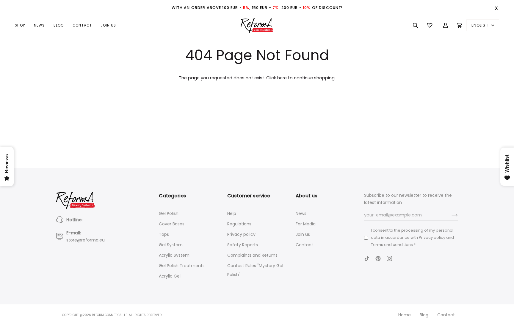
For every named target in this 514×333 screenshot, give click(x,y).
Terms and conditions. (392, 244)
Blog (424, 315)
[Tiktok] (366, 258)
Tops (164, 234)
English (480, 25)
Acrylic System (174, 255)
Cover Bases (171, 224)
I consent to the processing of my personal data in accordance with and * (412, 237)
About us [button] (306, 195)
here (282, 78)
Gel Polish (168, 213)
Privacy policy (241, 234)
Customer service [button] (248, 195)
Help (231, 213)
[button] (22, 25)
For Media (306, 224)
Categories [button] (172, 195)
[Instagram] (389, 258)
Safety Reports (242, 245)
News (301, 213)
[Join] (450, 215)
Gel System (171, 245)
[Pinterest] (378, 258)
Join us (303, 234)
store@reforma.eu (85, 240)
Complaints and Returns (252, 255)
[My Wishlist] (430, 25)
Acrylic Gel (170, 276)
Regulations (239, 224)
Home (404, 315)
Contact (304, 245)
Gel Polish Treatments (182, 266)
